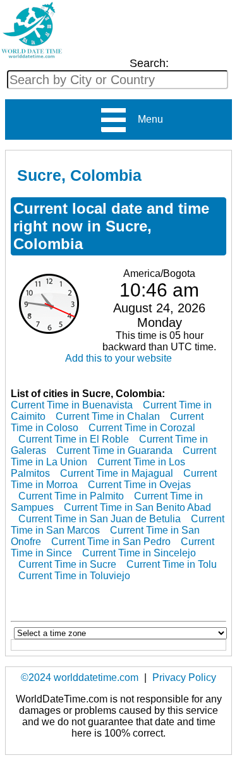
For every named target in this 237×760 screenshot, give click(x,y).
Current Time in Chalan (108, 416)
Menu (145, 119)
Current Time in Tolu (171, 564)
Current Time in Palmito (71, 496)
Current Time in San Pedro (111, 541)
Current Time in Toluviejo (74, 575)
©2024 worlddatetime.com (79, 677)
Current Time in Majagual (116, 473)
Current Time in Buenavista (72, 405)
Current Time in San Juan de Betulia (99, 518)
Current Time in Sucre (67, 564)
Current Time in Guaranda (114, 450)
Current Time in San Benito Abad (137, 507)
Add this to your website (118, 358)
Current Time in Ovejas (139, 484)
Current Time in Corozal (141, 427)
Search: (149, 63)
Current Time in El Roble (73, 439)
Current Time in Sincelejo (139, 553)
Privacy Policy (184, 677)
